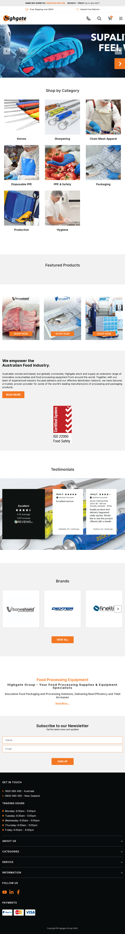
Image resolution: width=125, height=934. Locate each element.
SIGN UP (62, 761)
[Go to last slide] (6, 51)
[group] (62, 51)
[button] (49, 511)
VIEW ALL (62, 639)
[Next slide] (118, 51)
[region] (84, 512)
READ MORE (13, 394)
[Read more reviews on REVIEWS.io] (23, 522)
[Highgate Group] (14, 18)
